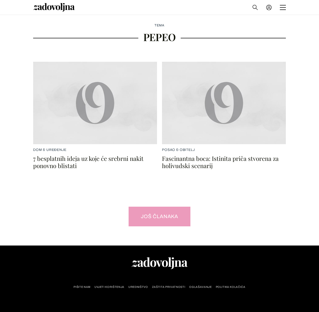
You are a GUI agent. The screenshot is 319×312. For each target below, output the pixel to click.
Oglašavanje (200, 287)
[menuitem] (269, 7)
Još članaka (159, 216)
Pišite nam (82, 287)
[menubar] (269, 7)
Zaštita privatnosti (168, 287)
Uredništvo (138, 287)
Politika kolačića (230, 287)
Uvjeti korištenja (109, 287)
